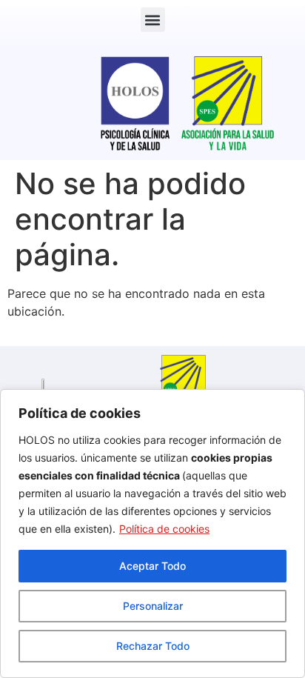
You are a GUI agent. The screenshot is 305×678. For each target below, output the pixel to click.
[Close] (289, 402)
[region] (152, 533)
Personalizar (153, 605)
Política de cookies (164, 528)
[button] (153, 19)
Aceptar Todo (152, 565)
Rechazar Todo (153, 645)
